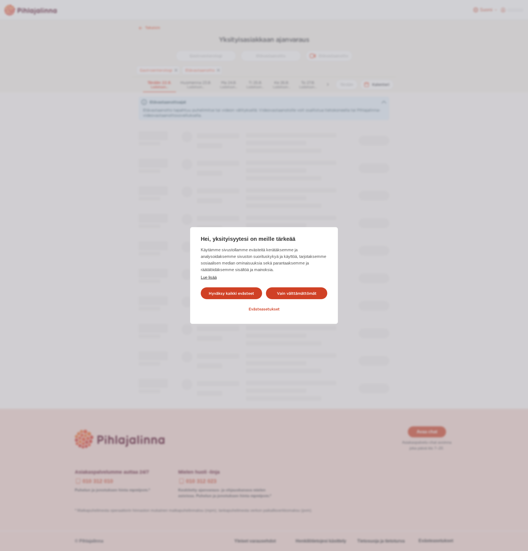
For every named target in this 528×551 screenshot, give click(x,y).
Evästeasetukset (264, 309)
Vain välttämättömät (297, 293)
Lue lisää (209, 277)
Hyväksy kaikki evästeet (231, 293)
